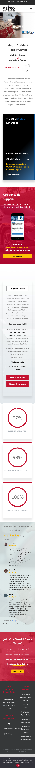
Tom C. (11, 594)
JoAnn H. (12, 570)
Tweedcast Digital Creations (21, 751)
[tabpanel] (17, 333)
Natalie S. (12, 543)
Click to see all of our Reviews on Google (16, 624)
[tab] (17, 288)
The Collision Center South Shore (25, 729)
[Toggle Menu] (31, 8)
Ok (18, 765)
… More (19, 565)
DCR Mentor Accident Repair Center (25, 697)
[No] (33, 762)
